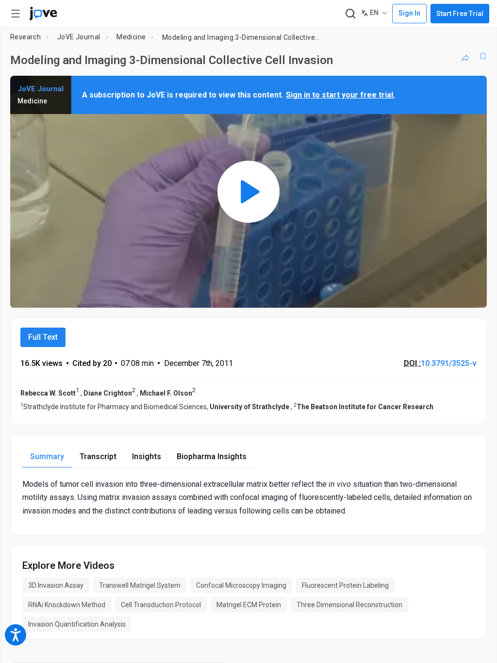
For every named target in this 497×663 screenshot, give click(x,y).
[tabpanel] (248, 497)
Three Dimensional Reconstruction (349, 605)
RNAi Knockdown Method (66, 605)
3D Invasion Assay (55, 585)
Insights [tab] (146, 456)
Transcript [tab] (98, 456)
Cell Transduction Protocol (161, 605)
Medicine (131, 37)
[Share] (465, 56)
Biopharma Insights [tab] (212, 456)
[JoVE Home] (43, 13)
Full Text (43, 337)
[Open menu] (15, 13)
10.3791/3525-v (449, 363)
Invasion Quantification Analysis (77, 624)
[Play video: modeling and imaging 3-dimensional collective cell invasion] (248, 192)
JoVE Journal (78, 37)
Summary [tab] (47, 456)
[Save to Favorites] (483, 56)
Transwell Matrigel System (140, 585)
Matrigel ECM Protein (248, 605)
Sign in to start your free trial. (340, 94)
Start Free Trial (459, 13)
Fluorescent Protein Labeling (345, 585)
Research (25, 37)
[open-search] (350, 14)
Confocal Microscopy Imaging (241, 585)
